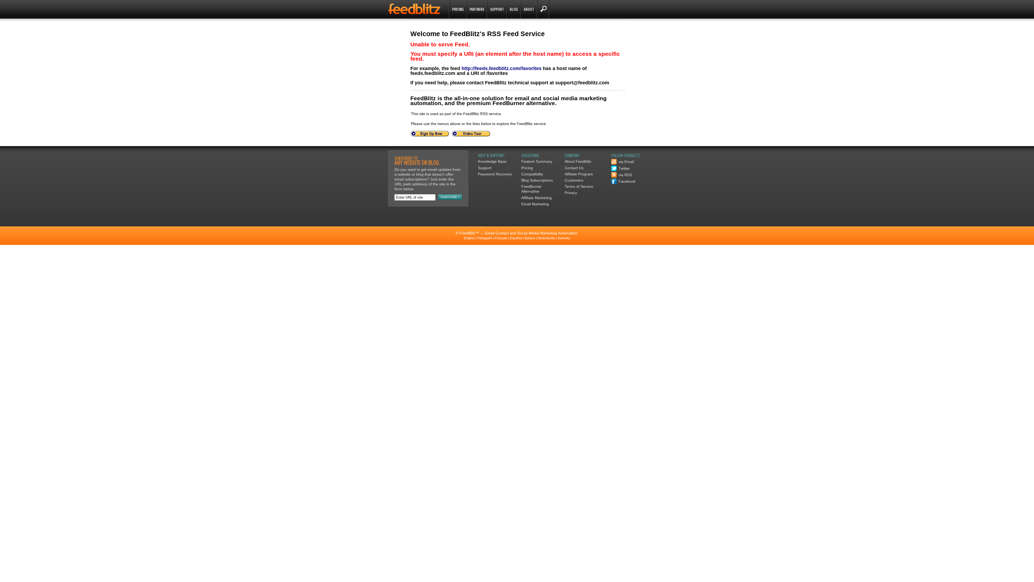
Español (516, 238)
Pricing (458, 9)
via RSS (624, 175)
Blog (514, 9)
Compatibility (532, 174)
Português (484, 238)
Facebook (626, 181)
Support (497, 9)
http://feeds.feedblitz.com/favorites (502, 68)
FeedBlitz (415, 9)
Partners (477, 9)
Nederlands (546, 238)
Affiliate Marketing (536, 198)
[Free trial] (430, 135)
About (529, 9)
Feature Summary (536, 161)
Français (501, 238)
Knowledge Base (492, 161)
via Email (625, 162)
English (469, 238)
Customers (574, 180)
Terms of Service (579, 186)
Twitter (623, 168)
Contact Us (574, 168)
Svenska (563, 238)
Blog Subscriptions (537, 180)
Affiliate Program (579, 174)
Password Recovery (495, 174)
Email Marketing (535, 204)
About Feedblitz (578, 161)
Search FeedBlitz (543, 9)
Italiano (530, 238)
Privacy (571, 192)
